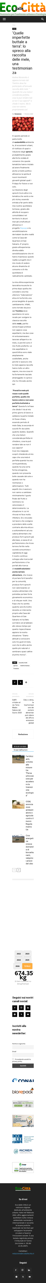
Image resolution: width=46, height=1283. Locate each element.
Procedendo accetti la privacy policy (21, 1060)
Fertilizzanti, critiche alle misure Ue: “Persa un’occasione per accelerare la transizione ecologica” (30, 776)
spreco (15, 665)
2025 (27, 960)
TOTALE (27, 966)
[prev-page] (14, 870)
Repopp (23, 228)
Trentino (16, 668)
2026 (18, 966)
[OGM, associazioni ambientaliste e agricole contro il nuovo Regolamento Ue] (18, 804)
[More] (26, 682)
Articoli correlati (20, 746)
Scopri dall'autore (20, 750)
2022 (19, 954)
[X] (20, 682)
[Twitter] (21, 1014)
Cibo (13, 25)
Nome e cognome (18, 1044)
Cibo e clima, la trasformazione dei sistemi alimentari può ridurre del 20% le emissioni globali (28, 711)
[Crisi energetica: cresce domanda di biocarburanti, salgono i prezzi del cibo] (18, 838)
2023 (27, 954)
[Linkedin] (28, 1007)
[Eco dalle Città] (23, 8)
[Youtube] (28, 1014)
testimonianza (24, 665)
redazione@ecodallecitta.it (23, 1253)
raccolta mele (23, 663)
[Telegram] (14, 1014)
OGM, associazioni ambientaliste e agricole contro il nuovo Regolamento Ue (29, 815)
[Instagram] (21, 1007)
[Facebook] (14, 682)
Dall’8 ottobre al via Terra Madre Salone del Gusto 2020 (17, 706)
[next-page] (18, 870)
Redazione (18, 114)
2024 (19, 960)
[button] (4, 19)
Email (14, 1051)
